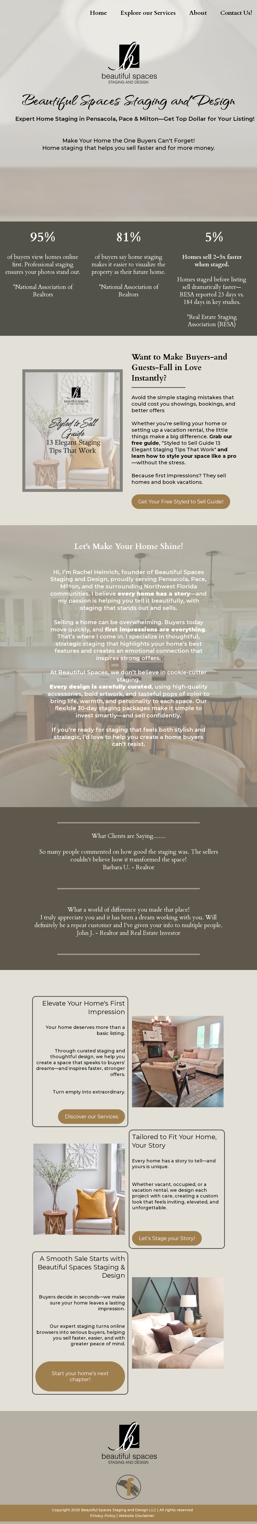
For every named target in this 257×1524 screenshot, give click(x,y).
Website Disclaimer (136, 1515)
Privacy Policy (103, 1515)
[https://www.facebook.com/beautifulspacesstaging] (128, 1487)
